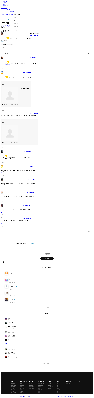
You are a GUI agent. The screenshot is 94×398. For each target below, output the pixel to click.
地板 (31, 113)
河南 (18, 104)
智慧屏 (58, 388)
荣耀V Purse (40, 392)
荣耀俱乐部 (5, 5)
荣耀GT (39, 391)
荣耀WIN (30, 383)
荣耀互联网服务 (69, 383)
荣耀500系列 (22, 385)
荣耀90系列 (22, 394)
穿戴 (57, 386)
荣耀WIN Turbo (31, 386)
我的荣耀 (49, 388)
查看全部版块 (46, 307)
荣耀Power (40, 386)
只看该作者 (35, 35)
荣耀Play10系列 (41, 388)
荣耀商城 (5, 3)
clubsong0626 (4, 170)
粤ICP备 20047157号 (70, 396)
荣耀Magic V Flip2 (14, 388)
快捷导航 (12, 11)
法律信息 (42, 395)
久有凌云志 (3, 38)
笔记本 (58, 383)
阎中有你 (3, 220)
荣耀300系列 (22, 388)
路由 (57, 391)
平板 (57, 385)
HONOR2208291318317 (24, 88)
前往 (38, 33)
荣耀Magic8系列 (13, 385)
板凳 (24, 72)
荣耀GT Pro (40, 389)
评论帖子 (47, 258)
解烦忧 (2, 157)
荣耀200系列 (22, 389)
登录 (3, 9)
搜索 (2, 30)
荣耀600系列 (22, 383)
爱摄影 (12, 14)
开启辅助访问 (4, 8)
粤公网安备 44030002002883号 (62, 396)
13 (81, 231)
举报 (3, 47)
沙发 (30, 57)
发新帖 (88, 231)
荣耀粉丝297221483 (5, 196)
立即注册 (8, 9)
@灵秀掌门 (3, 64)
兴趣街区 (8, 14)
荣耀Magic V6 (13, 383)
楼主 (31, 35)
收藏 (4, 44)
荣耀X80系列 (40, 385)
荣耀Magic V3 (13, 391)
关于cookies (39, 395)
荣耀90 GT (21, 392)
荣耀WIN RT (31, 385)
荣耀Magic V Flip (13, 394)
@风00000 (8, 64)
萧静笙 (2, 209)
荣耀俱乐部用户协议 (23, 395)
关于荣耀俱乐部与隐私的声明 (32, 395)
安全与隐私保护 (50, 386)
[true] (16, 30)
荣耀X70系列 (40, 394)
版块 (4, 14)
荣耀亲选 (5, 4)
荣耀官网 (5, 1)
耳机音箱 (58, 389)
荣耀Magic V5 (13, 386)
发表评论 (47, 254)
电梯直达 (32, 33)
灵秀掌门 (3, 77)
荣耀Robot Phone (41, 383)
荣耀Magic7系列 (13, 389)
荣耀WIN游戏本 (31, 388)
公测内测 (49, 385)
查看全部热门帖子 (46, 363)
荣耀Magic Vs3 (13, 392)
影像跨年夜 (3, 41)
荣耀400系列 (22, 386)
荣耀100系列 (22, 391)
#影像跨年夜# (6, 19)
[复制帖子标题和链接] (6, 25)
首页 (15, 14)
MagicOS (49, 383)
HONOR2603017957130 (6, 183)
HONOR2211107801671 (6, 115)
